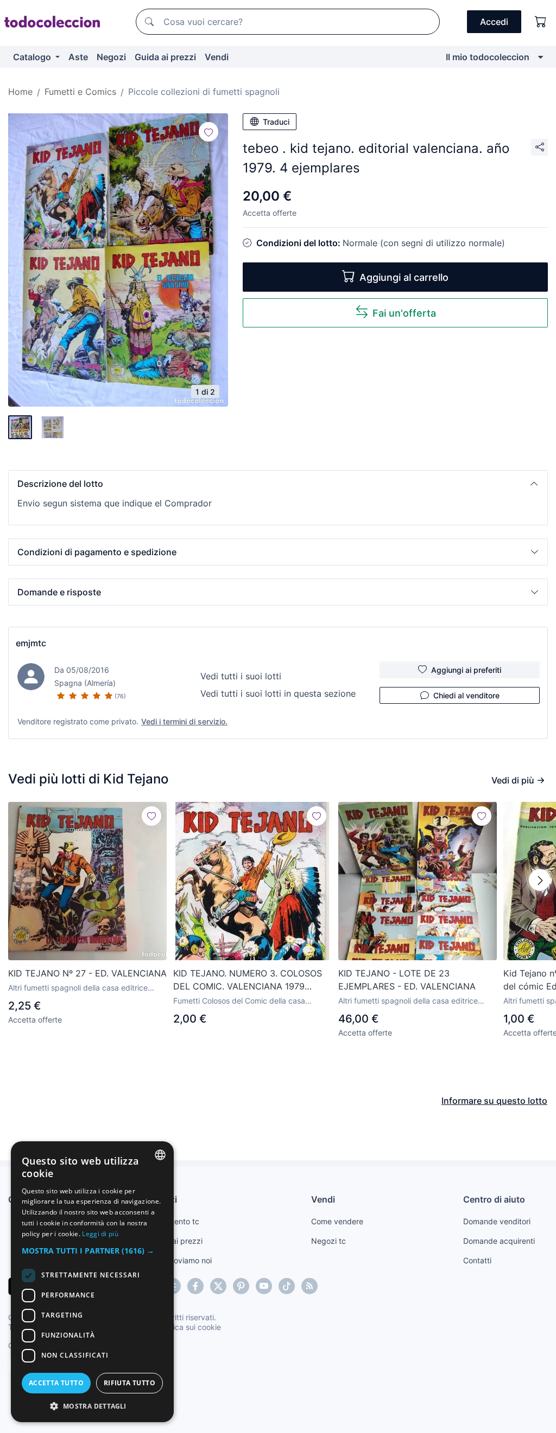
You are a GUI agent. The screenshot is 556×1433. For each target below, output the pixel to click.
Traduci (276, 121)
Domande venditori (496, 1221)
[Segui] (208, 132)
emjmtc (31, 643)
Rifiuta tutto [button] (129, 1382)
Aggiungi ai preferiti (466, 669)
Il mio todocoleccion (487, 57)
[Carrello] (540, 22)
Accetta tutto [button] (56, 1382)
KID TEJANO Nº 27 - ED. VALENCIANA (87, 973)
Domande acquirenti (499, 1240)
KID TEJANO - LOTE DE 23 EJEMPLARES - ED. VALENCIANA (407, 980)
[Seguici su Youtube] (264, 1286)
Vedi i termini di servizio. (184, 721)
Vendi (217, 57)
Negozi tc (328, 1240)
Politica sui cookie (189, 1327)
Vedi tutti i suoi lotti (240, 676)
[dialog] (92, 1281)
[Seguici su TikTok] (287, 1286)
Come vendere (337, 1221)
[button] (278, 483)
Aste (78, 57)
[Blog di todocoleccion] (309, 1286)
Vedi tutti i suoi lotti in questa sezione (278, 693)
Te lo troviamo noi (180, 1260)
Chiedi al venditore (466, 695)
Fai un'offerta (404, 313)
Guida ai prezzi (165, 57)
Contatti (477, 1260)
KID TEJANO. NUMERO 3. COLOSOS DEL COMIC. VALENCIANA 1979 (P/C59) (247, 980)
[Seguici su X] (218, 1286)
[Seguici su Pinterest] (241, 1286)
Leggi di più (100, 1233)
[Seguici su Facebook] (195, 1286)
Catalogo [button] (33, 57)
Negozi (111, 57)
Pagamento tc (174, 1221)
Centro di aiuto (494, 1199)
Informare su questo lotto (494, 1100)
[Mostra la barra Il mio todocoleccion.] (540, 57)
